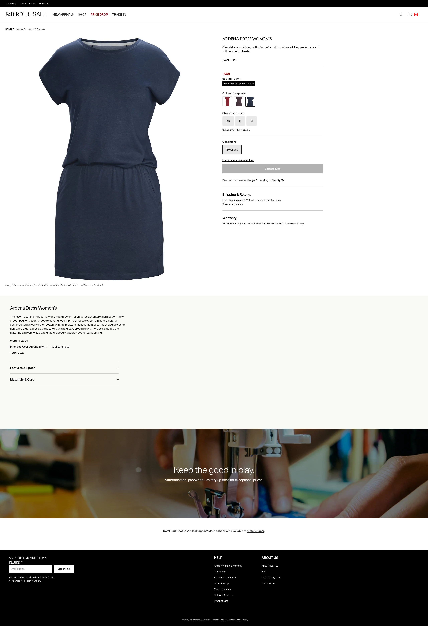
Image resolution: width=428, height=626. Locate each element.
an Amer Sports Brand (238, 620)
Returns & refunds (224, 595)
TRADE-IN (44, 4)
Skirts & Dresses (36, 29)
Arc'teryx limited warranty (228, 565)
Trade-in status (222, 589)
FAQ (264, 571)
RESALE (32, 4)
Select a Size (272, 169)
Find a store (268, 583)
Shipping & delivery (225, 577)
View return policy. (232, 204)
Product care (221, 601)
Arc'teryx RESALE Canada (199, 620)
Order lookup (221, 583)
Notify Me (278, 180)
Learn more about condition (238, 160)
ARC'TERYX (10, 4)
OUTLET (22, 4)
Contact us (220, 571)
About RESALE (270, 565)
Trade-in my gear (271, 577)
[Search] (401, 14)
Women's (21, 29)
